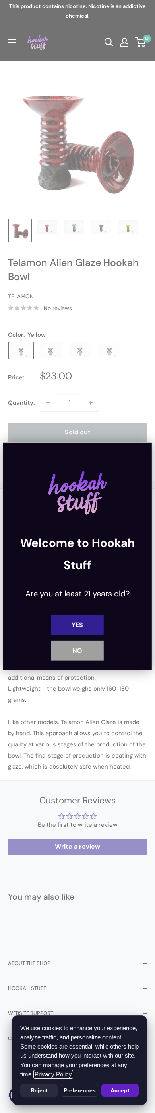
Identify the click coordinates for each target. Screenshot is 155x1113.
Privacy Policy (53, 1074)
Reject (39, 1090)
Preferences (80, 1090)
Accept (120, 1090)
